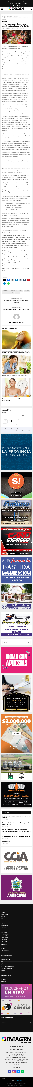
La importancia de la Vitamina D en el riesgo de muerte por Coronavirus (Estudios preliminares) (16, 351)
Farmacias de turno (10, 2)
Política (3, 916)
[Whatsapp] (22, 1071)
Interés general (5, 914)
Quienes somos (25, 2)
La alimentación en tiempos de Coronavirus (14, 375)
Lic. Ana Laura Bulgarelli (9, 28)
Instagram (3, 981)
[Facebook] (9, 1071)
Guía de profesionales (18, 2)
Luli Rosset (19, 1080)
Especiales (4, 927)
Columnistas (6, 290)
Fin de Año (27, 290)
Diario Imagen (14, 290)
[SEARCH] (29, 642)
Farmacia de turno (5, 953)
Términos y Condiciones (7, 966)
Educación (5, 937)
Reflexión (4, 939)
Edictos (3, 930)
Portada (3, 912)
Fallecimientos (3, 2)
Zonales (3, 923)
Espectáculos (4, 925)
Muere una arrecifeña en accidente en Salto (16, 309)
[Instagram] (14, 1071)
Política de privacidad (6, 968)
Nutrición (4, 21)
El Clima (3, 948)
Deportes (3, 921)
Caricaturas (5, 934)
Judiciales (5, 936)
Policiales (3, 918)
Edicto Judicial (6, 841)
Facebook (3, 979)
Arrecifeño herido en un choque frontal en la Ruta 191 (16, 836)
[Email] (18, 1071)
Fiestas (21, 290)
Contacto (31, 2)
